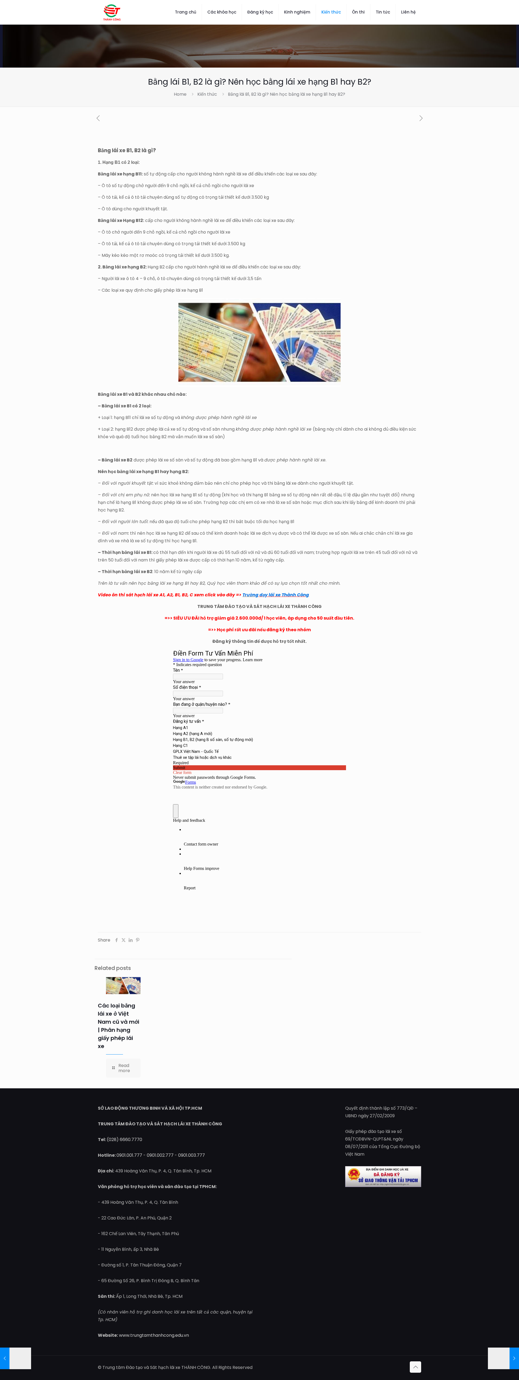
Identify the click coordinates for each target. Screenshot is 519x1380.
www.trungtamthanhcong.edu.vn (154, 1335)
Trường (250, 595)
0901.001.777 (129, 1155)
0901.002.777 (160, 1155)
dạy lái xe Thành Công (283, 595)
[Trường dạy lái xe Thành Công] (112, 12)
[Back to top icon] (415, 1367)
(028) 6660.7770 (124, 1139)
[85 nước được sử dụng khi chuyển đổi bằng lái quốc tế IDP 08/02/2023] (15, 1358)
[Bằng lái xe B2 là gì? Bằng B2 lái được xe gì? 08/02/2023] (503, 1358)
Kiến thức (207, 94)
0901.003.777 (191, 1155)
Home (180, 94)
